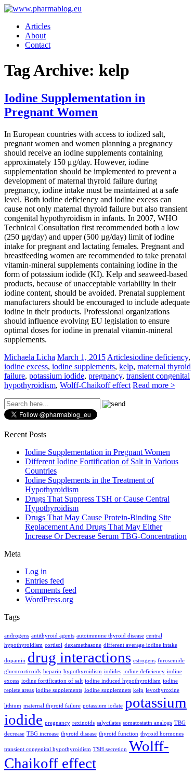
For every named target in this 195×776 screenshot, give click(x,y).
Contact (37, 44)
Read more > (154, 385)
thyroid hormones (162, 734)
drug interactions (79, 657)
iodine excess (26, 366)
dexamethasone (82, 645)
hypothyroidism (82, 671)
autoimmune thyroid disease (110, 636)
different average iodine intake (140, 645)
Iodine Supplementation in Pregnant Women (74, 105)
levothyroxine (162, 690)
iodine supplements (83, 366)
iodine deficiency (160, 357)
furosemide (171, 660)
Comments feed (50, 590)
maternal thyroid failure (52, 706)
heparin (52, 671)
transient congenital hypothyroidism (47, 749)
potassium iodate (103, 706)
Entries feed (44, 580)
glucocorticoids (22, 671)
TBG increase (43, 734)
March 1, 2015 (81, 357)
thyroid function (118, 734)
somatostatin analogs (147, 723)
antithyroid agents (52, 636)
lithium (12, 706)
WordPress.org (49, 599)
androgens (16, 636)
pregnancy (105, 375)
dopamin (14, 660)
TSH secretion (110, 749)
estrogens (144, 660)
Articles (37, 26)
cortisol (53, 645)
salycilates (109, 723)
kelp (126, 366)
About (35, 35)
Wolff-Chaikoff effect (95, 385)
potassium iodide (56, 375)
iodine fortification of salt (52, 681)
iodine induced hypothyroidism (123, 681)
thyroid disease (79, 734)
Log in (36, 571)
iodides (112, 671)
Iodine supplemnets (107, 690)
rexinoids (83, 723)
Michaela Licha (29, 357)
